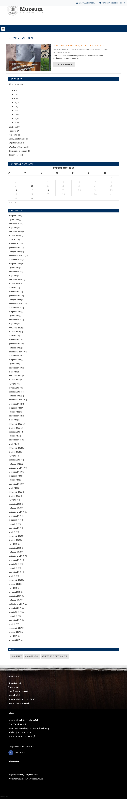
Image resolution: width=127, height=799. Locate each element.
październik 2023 (17, 352)
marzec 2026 (14, 235)
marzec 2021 (14, 452)
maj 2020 (13, 488)
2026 (13, 122)
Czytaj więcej (64, 64)
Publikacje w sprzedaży (19, 691)
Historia (12, 131)
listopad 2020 (15, 464)
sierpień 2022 (15, 408)
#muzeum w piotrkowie (54, 656)
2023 (83, 49)
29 (111, 194)
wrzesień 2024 (15, 308)
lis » (15, 202)
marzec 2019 (14, 540)
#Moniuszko (31, 656)
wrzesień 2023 (15, 356)
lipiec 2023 (14, 364)
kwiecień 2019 (15, 536)
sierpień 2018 (15, 564)
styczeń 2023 (14, 388)
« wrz (10, 202)
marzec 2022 (14, 428)
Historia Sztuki (15, 683)
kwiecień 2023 (15, 376)
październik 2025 (17, 255)
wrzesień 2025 (15, 259)
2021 (13, 106)
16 (16, 190)
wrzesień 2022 (15, 404)
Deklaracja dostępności (18, 703)
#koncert (17, 656)
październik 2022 (17, 400)
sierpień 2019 (15, 520)
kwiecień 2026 (15, 231)
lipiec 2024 (14, 316)
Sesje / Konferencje (17, 139)
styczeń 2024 (14, 340)
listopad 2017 (15, 600)
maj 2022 (13, 420)
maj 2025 (13, 275)
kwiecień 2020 (15, 492)
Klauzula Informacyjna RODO (21, 699)
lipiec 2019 (14, 524)
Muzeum (67, 49)
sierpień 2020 (15, 476)
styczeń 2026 (14, 243)
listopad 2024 (15, 299)
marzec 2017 (14, 632)
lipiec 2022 (14, 412)
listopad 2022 (15, 396)
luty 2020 (13, 500)
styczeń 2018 (14, 592)
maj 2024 (13, 323)
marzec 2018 (14, 584)
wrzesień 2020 (15, 472)
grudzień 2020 (15, 460)
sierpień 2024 (15, 312)
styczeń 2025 (15, 292)
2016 (13, 90)
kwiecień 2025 (15, 279)
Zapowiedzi (57, 52)
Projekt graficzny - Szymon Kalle (23, 774)
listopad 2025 (15, 252)
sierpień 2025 (15, 263)
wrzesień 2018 (15, 560)
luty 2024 (13, 336)
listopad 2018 (15, 552)
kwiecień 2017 (15, 628)
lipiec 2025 (14, 268)
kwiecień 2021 (15, 448)
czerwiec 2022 (15, 416)
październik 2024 (17, 303)
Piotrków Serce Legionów (113, 3)
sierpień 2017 (15, 612)
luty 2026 (13, 239)
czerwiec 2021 (15, 440)
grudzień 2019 (15, 504)
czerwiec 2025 (15, 272)
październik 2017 (16, 604)
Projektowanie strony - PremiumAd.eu (25, 779)
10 (32, 186)
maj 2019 (13, 532)
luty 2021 (13, 456)
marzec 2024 (14, 332)
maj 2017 (13, 624)
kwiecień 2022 (15, 424)
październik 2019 (16, 512)
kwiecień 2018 (15, 580)
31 (32, 198)
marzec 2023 (14, 380)
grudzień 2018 (15, 548)
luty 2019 (13, 544)
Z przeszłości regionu (18, 151)
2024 (13, 114)
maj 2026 (13, 228)
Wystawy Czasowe (101, 49)
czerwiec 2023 (15, 368)
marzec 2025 (14, 283)
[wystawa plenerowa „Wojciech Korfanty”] (28, 57)
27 (79, 194)
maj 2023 (13, 372)
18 (48, 190)
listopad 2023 (15, 348)
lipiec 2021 (14, 436)
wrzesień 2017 (15, 608)
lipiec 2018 (14, 568)
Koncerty (13, 135)
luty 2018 (13, 588)
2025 (13, 118)
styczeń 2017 (14, 640)
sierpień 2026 (15, 215)
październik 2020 (17, 468)
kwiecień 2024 (15, 328)
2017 (13, 94)
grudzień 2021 (15, 432)
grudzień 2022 (15, 392)
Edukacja (13, 127)
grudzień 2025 (15, 248)
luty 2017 (13, 636)
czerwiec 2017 (15, 620)
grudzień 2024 (15, 296)
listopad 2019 (15, 508)
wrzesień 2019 (15, 516)
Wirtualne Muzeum (87, 3)
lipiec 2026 (14, 219)
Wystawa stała (15, 143)
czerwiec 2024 (15, 320)
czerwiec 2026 (15, 223)
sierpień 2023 (15, 360)
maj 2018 (13, 576)
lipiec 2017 (14, 616)
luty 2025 (13, 288)
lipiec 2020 (14, 480)
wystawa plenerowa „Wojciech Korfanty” (79, 45)
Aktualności (89, 49)
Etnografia (13, 687)
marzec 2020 (14, 496)
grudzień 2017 (15, 596)
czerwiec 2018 (15, 572)
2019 (13, 98)
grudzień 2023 (15, 343)
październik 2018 (16, 556)
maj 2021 (13, 444)
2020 (13, 102)
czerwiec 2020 (15, 484)
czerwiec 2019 (15, 528)
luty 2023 (13, 384)
